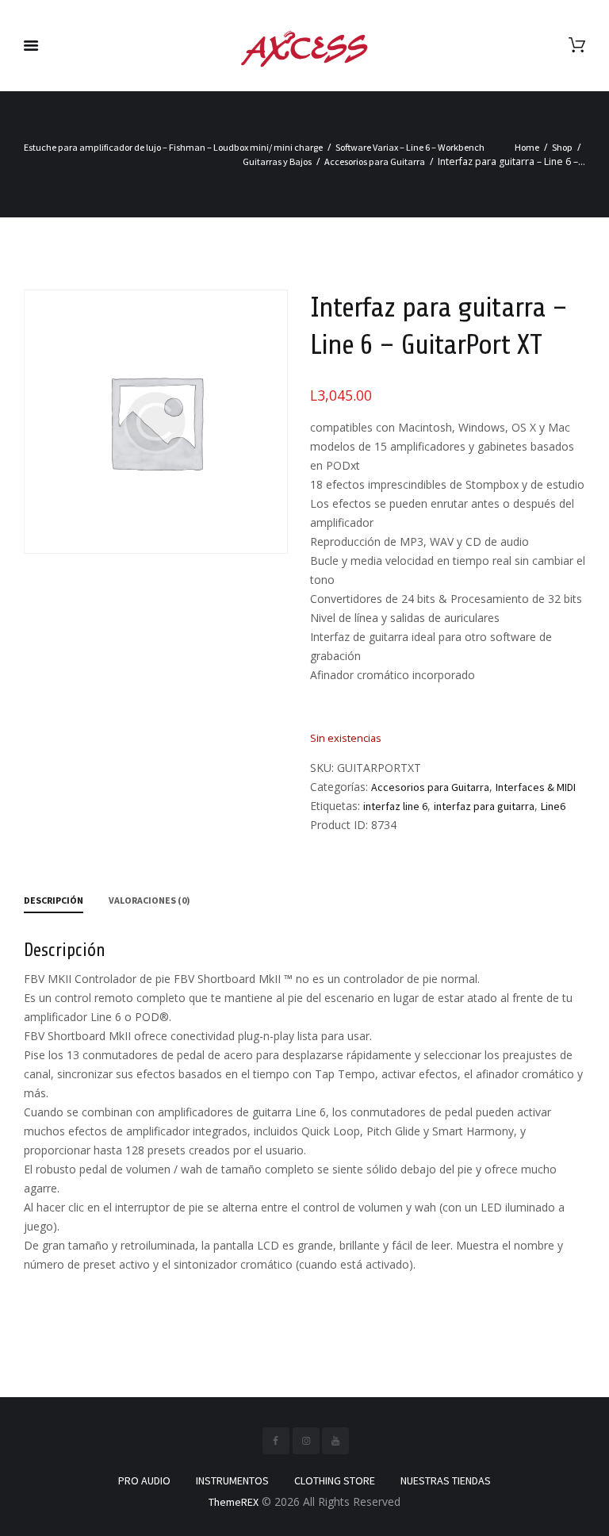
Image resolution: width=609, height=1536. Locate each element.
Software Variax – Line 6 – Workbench (410, 147)
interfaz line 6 (395, 806)
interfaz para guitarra (484, 806)
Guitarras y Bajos (277, 161)
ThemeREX (234, 1502)
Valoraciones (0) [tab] (149, 900)
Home (527, 147)
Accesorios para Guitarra (374, 161)
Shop (562, 147)
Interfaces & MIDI (536, 787)
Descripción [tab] (53, 900)
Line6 (553, 806)
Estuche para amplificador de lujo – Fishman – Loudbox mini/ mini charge (173, 147)
